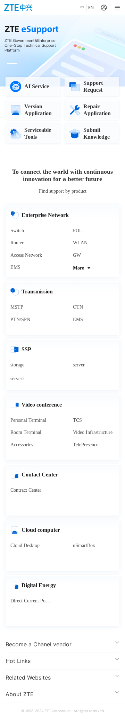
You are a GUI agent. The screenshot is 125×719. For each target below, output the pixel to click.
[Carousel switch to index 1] (12, 63)
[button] (62, 644)
